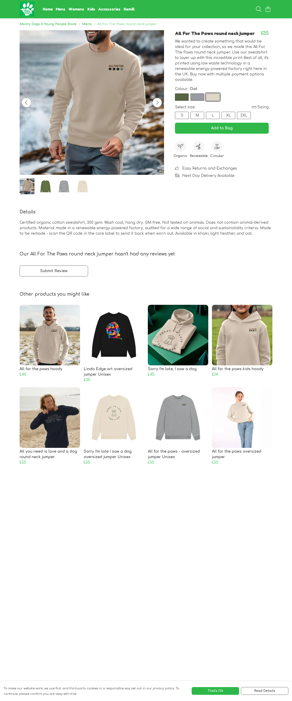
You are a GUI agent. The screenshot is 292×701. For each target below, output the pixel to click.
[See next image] (157, 102)
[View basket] (267, 9)
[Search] (258, 9)
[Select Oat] (213, 97)
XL (228, 115)
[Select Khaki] (182, 97)
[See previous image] (26, 102)
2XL (243, 115)
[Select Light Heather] (197, 97)
